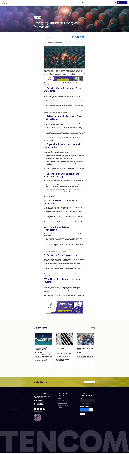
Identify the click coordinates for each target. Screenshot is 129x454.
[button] (46, 43)
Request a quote (121, 2)
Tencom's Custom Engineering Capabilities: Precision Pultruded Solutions (43, 348)
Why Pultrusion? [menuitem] (90, 2)
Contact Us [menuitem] (110, 2)
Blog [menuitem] (105, 2)
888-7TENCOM (41, 402)
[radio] (82, 406)
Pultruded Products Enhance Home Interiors (64, 347)
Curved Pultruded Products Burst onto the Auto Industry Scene (85, 348)
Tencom (47, 294)
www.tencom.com (37, 411)
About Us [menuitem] (60, 398)
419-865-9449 (39, 403)
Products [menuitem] (99, 2)
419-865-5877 (40, 400)
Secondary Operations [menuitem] (63, 405)
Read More (38, 366)
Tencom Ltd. (48, 37)
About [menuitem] (83, 2)
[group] (64, 42)
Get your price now (88, 381)
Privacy (41, 411)
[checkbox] (87, 406)
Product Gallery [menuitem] (61, 400)
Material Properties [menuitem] (62, 403)
